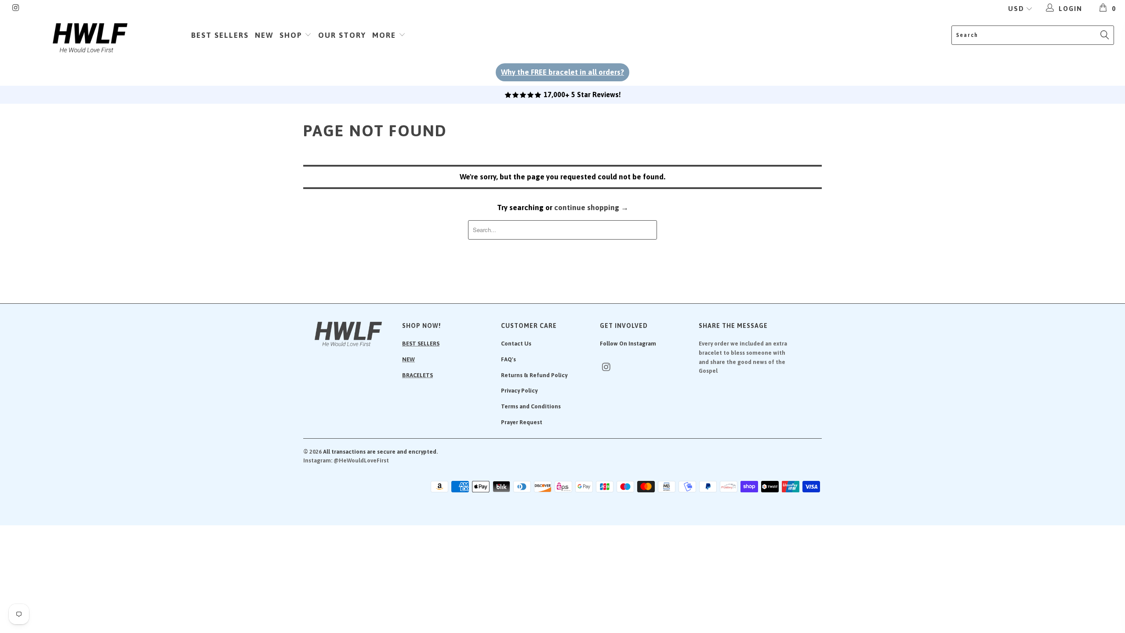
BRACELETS (417, 375)
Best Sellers (220, 35)
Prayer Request (521, 422)
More (385, 35)
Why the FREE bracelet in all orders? (562, 72)
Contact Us (516, 343)
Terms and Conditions (531, 406)
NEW (408, 359)
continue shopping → (591, 207)
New (264, 35)
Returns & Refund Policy (534, 375)
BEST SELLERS (420, 343)
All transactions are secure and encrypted (379, 451)
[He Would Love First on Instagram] (15, 8)
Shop (292, 35)
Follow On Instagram (628, 343)
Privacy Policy (519, 390)
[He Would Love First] (90, 38)
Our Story (342, 35)
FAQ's (508, 359)
